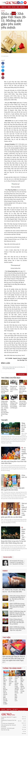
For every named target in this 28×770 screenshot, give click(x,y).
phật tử (24, 726)
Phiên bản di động (21, 716)
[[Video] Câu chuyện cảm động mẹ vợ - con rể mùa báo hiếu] (14, 580)
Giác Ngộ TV (15, 715)
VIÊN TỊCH (19, 726)
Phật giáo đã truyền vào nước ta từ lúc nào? (14, 389)
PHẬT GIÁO (24, 724)
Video (18, 7)
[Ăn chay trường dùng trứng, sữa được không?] (13, 679)
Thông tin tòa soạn (5, 716)
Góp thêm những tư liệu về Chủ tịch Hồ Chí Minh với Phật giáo (14, 405)
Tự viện (17, 10)
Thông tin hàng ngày (12, 674)
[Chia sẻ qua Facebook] (2, 63)
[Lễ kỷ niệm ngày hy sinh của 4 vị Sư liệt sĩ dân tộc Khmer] (23, 382)
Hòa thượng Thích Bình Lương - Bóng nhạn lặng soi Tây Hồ (4, 390)
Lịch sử (13, 13)
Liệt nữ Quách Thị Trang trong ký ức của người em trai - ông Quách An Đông (17, 562)
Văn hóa (14, 7)
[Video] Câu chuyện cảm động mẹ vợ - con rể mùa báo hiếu (14, 591)
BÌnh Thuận (24, 735)
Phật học (4, 10)
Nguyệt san (9, 715)
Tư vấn (8, 10)
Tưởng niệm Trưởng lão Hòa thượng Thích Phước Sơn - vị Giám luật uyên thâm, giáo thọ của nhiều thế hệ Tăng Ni (5, 408)
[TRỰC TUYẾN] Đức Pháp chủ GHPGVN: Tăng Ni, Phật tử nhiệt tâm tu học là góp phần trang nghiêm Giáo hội (17, 614)
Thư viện (6, 637)
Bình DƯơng (24, 739)
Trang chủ (4, 7)
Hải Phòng (24, 733)
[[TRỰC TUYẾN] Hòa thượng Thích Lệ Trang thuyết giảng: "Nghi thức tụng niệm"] (5, 629)
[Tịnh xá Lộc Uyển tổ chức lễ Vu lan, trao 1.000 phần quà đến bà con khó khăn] (10, 508)
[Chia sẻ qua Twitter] (2, 66)
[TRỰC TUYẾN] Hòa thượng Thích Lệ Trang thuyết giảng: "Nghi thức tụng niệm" (17, 628)
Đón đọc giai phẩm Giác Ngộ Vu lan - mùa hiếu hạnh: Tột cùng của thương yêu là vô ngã (24, 694)
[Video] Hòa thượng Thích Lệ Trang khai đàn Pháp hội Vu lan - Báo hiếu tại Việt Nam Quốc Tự (17, 598)
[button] (23, 692)
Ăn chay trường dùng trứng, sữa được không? (12, 688)
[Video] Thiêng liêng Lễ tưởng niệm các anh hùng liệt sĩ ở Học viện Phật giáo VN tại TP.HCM (17, 621)
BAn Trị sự (24, 722)
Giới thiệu (24, 737)
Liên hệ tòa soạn (13, 716)
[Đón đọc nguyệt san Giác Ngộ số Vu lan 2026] (19, 679)
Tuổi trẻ (13, 10)
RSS (2, 717)
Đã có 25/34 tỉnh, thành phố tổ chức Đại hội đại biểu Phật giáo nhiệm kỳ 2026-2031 (13, 666)
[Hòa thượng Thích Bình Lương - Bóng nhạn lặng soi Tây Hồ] (5, 382)
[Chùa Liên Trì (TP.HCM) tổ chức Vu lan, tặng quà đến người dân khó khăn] (10, 480)
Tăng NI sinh (24, 728)
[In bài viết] (2, 77)
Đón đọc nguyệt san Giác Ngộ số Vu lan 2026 (18, 688)
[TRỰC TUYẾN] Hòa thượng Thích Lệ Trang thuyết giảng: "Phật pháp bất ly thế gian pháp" (17, 606)
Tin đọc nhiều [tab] (7, 557)
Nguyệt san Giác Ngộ (6, 13)
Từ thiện (18, 13)
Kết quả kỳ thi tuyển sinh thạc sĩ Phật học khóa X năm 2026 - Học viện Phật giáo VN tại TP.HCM (7, 694)
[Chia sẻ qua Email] (2, 74)
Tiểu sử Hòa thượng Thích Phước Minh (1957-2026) (23, 404)
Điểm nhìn (22, 7)
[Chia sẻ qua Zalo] (2, 70)
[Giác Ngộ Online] (9, 720)
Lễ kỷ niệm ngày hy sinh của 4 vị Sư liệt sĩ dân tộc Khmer (22, 390)
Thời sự (9, 7)
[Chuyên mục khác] (25, 13)
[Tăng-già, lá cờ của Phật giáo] (10, 428)
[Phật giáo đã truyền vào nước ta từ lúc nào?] (14, 382)
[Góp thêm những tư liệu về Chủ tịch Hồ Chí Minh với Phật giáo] (14, 397)
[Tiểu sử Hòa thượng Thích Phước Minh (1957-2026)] (23, 397)
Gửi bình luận (21, 374)
